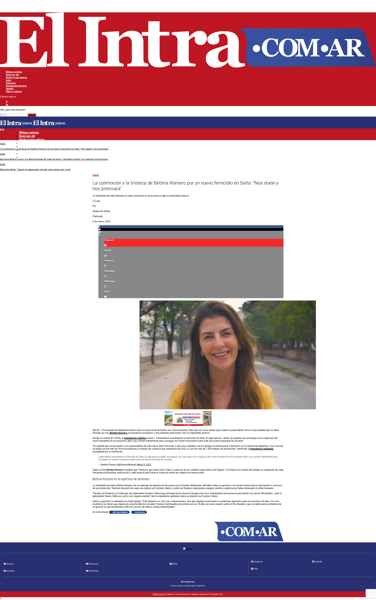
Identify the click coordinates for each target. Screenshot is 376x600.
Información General (16, 86)
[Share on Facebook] (190, 226)
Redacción (93, 564)
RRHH (174, 564)
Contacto (10, 571)
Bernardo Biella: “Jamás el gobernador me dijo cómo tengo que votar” (35, 169)
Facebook (258, 561)
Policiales (11, 83)
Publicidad (93, 571)
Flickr (255, 569)
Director (10, 564)
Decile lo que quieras (16, 77)
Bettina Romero (120, 512)
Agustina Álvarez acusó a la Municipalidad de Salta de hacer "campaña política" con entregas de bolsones (54, 159)
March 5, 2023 (144, 464)
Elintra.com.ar (159, 594)
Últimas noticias (14, 72)
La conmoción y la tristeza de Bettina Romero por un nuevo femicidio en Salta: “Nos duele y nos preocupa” (54, 149)
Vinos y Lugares (14, 91)
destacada (140, 512)
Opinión (9, 88)
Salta (8, 80)
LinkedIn (318, 561)
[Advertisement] (72, 6)
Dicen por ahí (12, 74)
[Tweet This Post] (190, 229)
